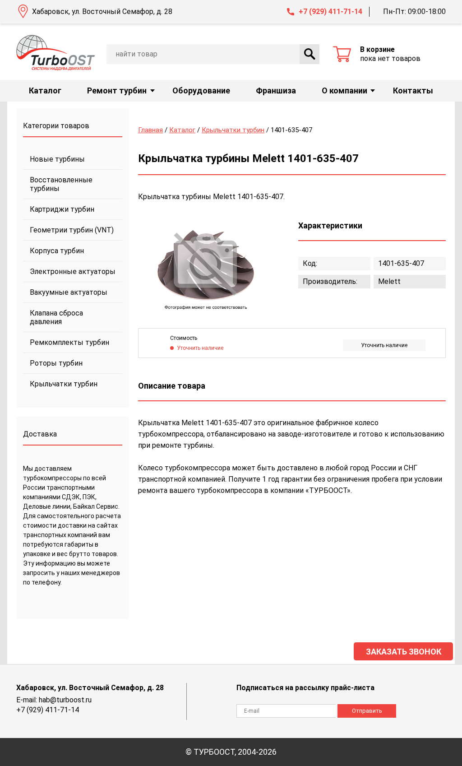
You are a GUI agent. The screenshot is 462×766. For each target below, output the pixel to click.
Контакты (413, 90)
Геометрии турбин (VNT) (72, 230)
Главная (150, 130)
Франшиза (276, 90)
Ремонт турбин (117, 90)
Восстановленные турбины (61, 184)
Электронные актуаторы (73, 271)
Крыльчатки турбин (63, 384)
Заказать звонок (403, 651)
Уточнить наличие (384, 345)
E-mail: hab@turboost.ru (54, 700)
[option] (205, 265)
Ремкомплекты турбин (69, 342)
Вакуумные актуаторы (68, 292)
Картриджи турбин (62, 209)
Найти (309, 54)
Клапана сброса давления (56, 317)
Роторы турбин (56, 363)
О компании (344, 90)
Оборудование (201, 90)
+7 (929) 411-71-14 (330, 11)
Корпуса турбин (57, 250)
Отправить (367, 710)
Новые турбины (57, 159)
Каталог (45, 90)
